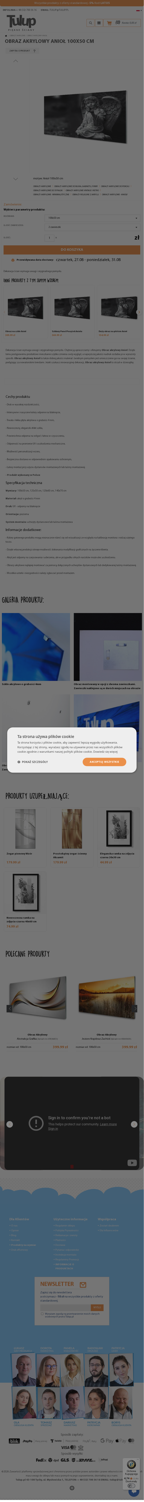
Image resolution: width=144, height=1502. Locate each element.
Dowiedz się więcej (105, 752)
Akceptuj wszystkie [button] (104, 761)
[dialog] (72, 750)
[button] (32, 762)
